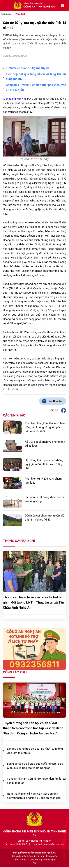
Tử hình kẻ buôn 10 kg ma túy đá (27, 68)
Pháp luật (20, 14)
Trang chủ (6, 14)
